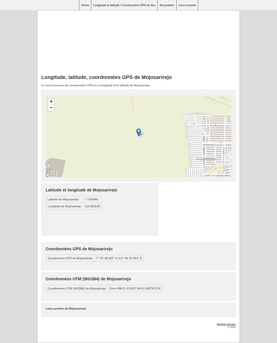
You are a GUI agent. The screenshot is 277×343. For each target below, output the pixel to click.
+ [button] (51, 101)
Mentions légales (226, 324)
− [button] (51, 107)
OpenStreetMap (222, 175)
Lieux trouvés (187, 5)
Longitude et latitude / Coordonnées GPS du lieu (124, 5)
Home (85, 5)
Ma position (167, 5)
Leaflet (207, 175)
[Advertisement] (138, 42)
